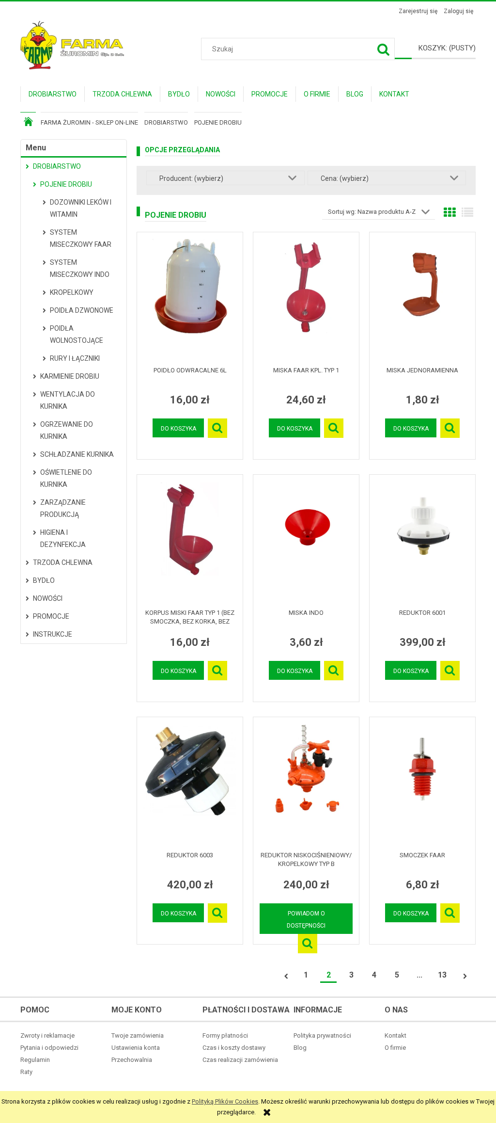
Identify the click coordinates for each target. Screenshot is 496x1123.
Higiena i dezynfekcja (63, 538)
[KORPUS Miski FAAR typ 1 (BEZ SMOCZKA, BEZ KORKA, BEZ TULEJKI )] (189, 541)
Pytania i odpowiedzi (49, 1047)
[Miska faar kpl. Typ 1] (306, 299)
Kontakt (395, 1035)
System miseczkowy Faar (80, 238)
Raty (26, 1071)
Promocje (51, 616)
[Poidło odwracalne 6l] (189, 299)
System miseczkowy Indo (79, 268)
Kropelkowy (71, 292)
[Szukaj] (383, 49)
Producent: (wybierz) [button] (191, 178)
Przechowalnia (131, 1059)
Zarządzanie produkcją (63, 508)
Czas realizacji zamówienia (240, 1059)
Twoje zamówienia (137, 1035)
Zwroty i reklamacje (47, 1035)
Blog (300, 1047)
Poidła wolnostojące (76, 334)
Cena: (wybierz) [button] (345, 178)
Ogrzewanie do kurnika (66, 430)
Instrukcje (52, 634)
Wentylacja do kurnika (67, 400)
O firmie (395, 1047)
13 (442, 974)
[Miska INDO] (306, 541)
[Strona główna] (72, 44)
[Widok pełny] (467, 213)
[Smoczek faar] (422, 784)
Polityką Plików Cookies (225, 1101)
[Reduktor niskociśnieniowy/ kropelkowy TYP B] (306, 784)
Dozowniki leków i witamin (80, 208)
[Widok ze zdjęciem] (449, 213)
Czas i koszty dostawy (233, 1047)
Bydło (44, 580)
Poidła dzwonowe (81, 310)
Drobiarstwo (57, 166)
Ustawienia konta (135, 1047)
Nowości (47, 598)
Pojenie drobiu (66, 184)
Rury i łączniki (75, 358)
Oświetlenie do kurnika (66, 478)
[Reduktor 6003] (189, 784)
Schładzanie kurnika (77, 454)
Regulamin (35, 1059)
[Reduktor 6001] (422, 541)
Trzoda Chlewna (63, 562)
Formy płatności (225, 1035)
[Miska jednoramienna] (422, 299)
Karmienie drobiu (69, 376)
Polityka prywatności (322, 1035)
